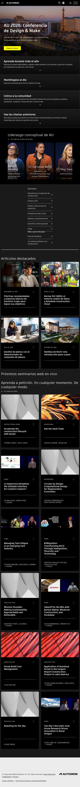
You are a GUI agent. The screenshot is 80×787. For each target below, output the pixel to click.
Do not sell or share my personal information (31, 781)
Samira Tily (65, 624)
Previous (8, 161)
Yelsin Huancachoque (54, 683)
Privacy (16, 777)
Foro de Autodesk (34, 236)
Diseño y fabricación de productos (37, 207)
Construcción (33, 201)
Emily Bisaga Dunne (52, 502)
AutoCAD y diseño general (38, 223)
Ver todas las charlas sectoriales (22, 139)
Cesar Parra (9, 744)
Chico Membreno (51, 624)
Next (72, 161)
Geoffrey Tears (11, 624)
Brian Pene (21, 500)
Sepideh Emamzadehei (54, 500)
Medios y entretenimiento (38, 218)
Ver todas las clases (11, 391)
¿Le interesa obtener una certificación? (37, 242)
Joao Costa (69, 683)
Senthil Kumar (51, 443)
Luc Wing (23, 624)
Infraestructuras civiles (37, 213)
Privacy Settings (8, 781)
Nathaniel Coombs (27, 564)
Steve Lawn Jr (50, 743)
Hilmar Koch (10, 500)
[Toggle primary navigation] (2, 3)
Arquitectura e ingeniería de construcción (39, 194)
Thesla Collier (50, 564)
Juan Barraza (63, 743)
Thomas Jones (10, 443)
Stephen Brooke (11, 564)
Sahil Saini (23, 443)
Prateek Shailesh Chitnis (55, 562)
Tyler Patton (9, 685)
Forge (30, 229)
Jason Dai (62, 443)
